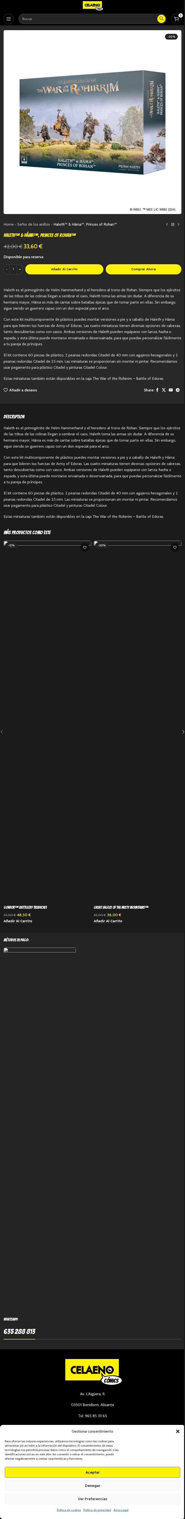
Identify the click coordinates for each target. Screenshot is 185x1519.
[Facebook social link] (157, 390)
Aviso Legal (120, 1510)
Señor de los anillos (33, 224)
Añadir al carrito (64, 269)
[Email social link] (170, 390)
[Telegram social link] (177, 390)
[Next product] (178, 225)
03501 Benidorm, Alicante (92, 1404)
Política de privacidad (97, 1510)
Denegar (92, 1485)
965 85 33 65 (96, 1416)
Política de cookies (69, 1510)
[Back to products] (173, 225)
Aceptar (93, 1472)
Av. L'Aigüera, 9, (92, 1394)
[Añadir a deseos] (84, 547)
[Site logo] (92, 5)
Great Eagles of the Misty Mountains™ (121, 907)
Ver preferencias (92, 1499)
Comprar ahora (143, 269)
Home (9, 224)
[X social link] (163, 390)
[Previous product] (167, 225)
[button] (177, 1431)
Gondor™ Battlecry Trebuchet (25, 907)
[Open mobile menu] (8, 19)
